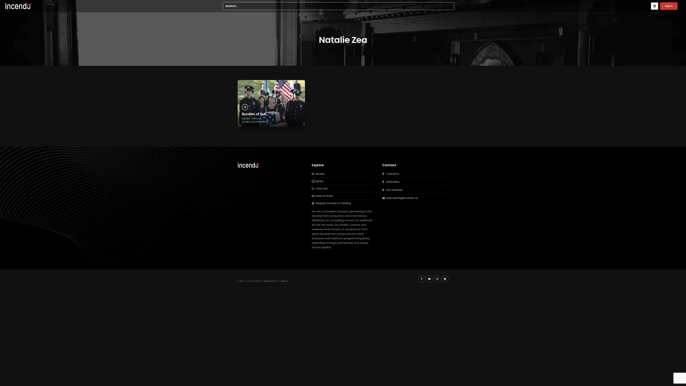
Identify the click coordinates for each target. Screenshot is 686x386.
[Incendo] (248, 165)
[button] (654, 6)
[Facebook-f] (421, 278)
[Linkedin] (445, 278)
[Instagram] (437, 278)
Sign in (669, 6)
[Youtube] (429, 278)
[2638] (245, 107)
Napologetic (271, 281)
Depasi (284, 281)
